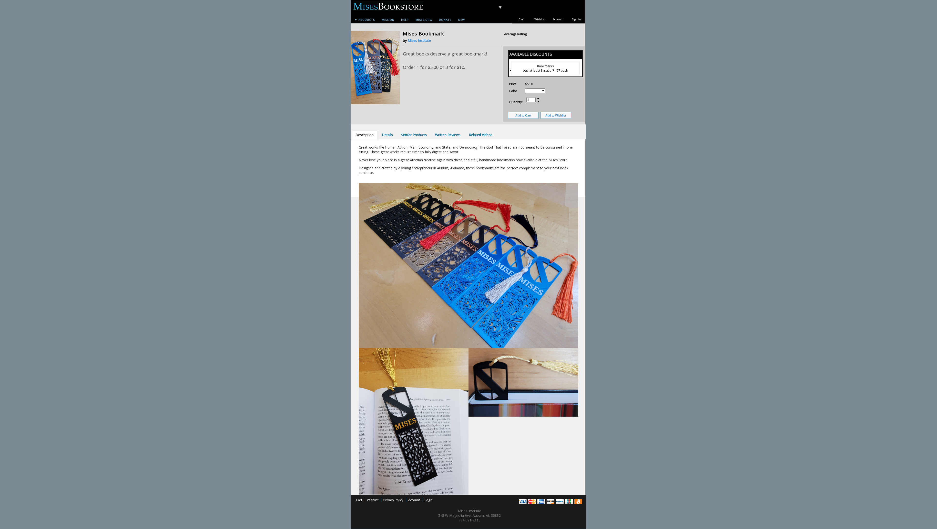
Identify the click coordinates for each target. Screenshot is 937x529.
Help (405, 20)
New (461, 20)
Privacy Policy (393, 500)
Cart (521, 19)
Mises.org (424, 20)
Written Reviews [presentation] (447, 134)
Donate (445, 20)
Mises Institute (419, 40)
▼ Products (365, 20)
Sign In (576, 19)
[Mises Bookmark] (375, 103)
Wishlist (539, 19)
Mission (388, 20)
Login (429, 500)
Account (557, 19)
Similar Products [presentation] (414, 134)
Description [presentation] (365, 134)
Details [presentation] (387, 134)
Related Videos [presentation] (480, 134)
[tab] (364, 135)
